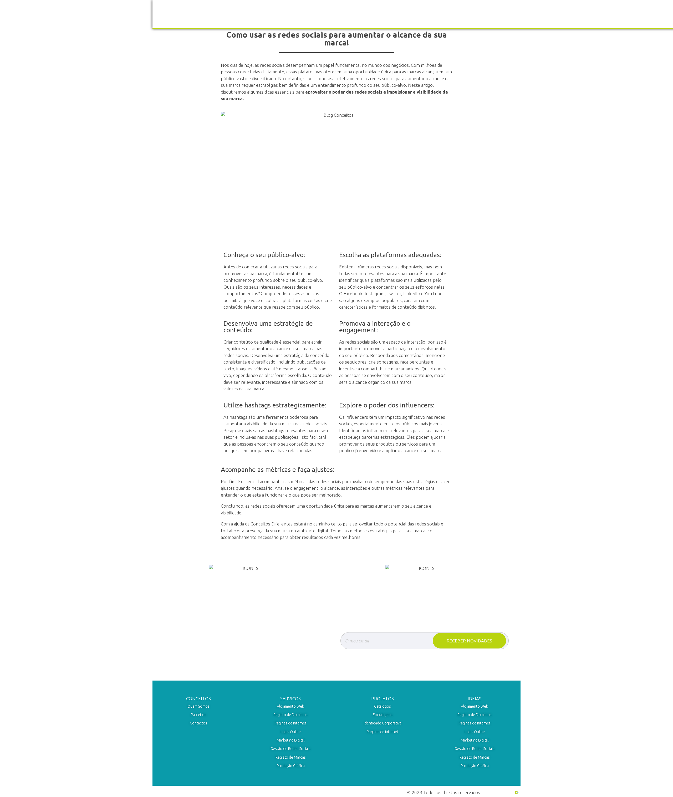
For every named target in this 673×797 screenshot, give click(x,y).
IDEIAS (474, 698)
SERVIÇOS (290, 698)
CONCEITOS (198, 698)
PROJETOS (382, 698)
